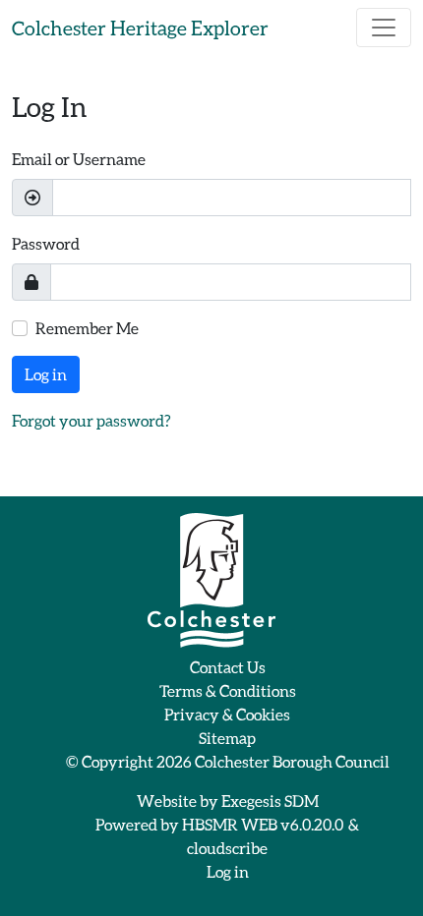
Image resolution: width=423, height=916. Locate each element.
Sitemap (227, 737)
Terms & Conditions (227, 690)
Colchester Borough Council (292, 761)
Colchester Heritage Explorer (140, 27)
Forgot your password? (91, 420)
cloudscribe (227, 847)
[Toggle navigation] (383, 27)
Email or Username (79, 158)
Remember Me (87, 327)
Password (46, 243)
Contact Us (228, 667)
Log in (46, 374)
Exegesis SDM (270, 800)
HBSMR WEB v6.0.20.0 (263, 824)
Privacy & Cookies (227, 714)
